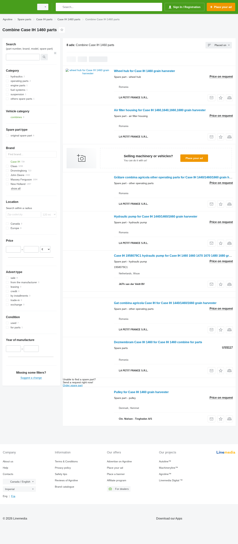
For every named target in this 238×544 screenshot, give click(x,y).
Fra (13, 496)
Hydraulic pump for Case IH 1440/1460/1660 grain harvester (155, 216)
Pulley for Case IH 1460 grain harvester (141, 392)
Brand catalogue (64, 486)
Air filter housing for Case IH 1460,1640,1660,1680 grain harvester (160, 110)
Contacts (8, 474)
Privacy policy (63, 467)
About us (8, 461)
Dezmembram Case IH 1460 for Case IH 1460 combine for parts (158, 342)
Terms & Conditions (66, 461)
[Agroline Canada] (18, 7)
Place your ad (194, 158)
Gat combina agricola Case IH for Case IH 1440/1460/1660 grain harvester (165, 303)
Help (5, 467)
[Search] (59, 7)
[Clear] (55, 53)
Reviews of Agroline (66, 480)
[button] (220, 97)
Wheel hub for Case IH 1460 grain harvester (144, 71)
